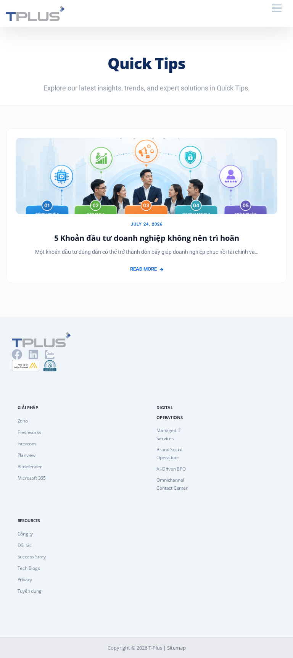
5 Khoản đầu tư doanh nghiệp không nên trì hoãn (146, 238)
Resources (29, 520)
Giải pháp (28, 407)
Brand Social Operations (169, 453)
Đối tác (25, 545)
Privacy (25, 579)
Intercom (27, 443)
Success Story (32, 556)
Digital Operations (169, 412)
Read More (143, 269)
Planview (26, 455)
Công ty (25, 534)
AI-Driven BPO (170, 469)
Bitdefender (30, 466)
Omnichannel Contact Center (171, 484)
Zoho (23, 421)
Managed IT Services (168, 434)
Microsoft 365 (32, 478)
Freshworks (29, 432)
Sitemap (176, 647)
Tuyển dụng (30, 591)
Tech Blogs (29, 568)
